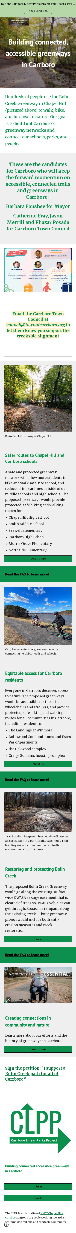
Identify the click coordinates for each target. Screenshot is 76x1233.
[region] (38, 8)
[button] (4, 22)
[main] (38, 52)
